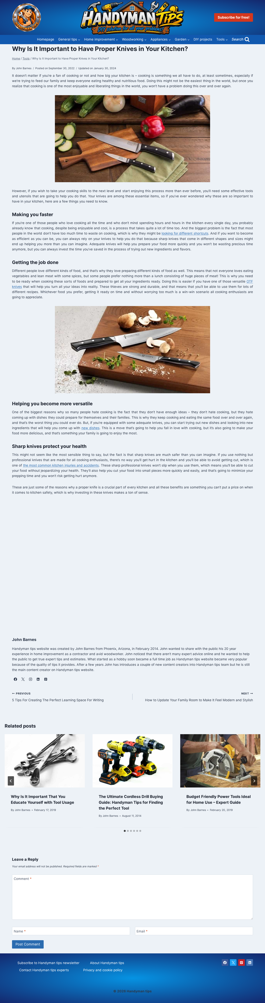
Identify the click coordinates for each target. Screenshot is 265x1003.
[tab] (125, 831)
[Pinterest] (241, 962)
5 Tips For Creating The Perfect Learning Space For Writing (58, 697)
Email (142, 931)
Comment (23, 879)
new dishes (90, 428)
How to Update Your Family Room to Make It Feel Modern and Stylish (199, 697)
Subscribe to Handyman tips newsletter (48, 963)
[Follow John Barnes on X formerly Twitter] (23, 679)
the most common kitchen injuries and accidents (61, 465)
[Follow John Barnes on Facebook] (15, 679)
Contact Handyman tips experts (44, 970)
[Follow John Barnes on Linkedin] (38, 679)
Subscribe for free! (233, 17)
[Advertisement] (128, 565)
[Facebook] (225, 962)
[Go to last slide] (11, 781)
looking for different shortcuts (185, 233)
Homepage (45, 39)
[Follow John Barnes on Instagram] (30, 679)
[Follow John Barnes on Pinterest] (45, 679)
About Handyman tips (107, 963)
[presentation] (45, 760)
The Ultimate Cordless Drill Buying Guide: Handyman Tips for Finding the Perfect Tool (131, 802)
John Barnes (22, 810)
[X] (233, 962)
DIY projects (203, 39)
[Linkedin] (249, 962)
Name (20, 931)
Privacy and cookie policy (102, 970)
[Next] (254, 781)
